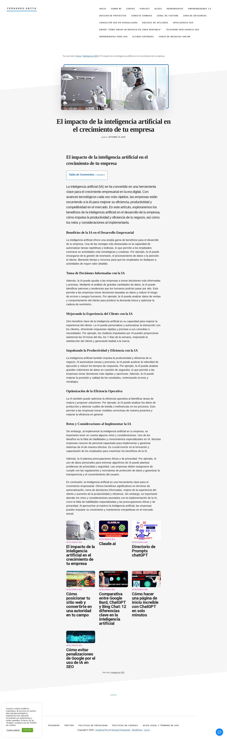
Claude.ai (107, 543)
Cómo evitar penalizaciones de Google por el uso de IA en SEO (80, 658)
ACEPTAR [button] (27, 730)
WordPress (137, 730)
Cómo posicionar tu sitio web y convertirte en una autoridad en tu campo (79, 604)
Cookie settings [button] (13, 730)
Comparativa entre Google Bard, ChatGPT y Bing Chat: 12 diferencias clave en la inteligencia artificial (112, 608)
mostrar (100, 175)
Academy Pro (101, 730)
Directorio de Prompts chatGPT (143, 551)
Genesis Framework (120, 730)
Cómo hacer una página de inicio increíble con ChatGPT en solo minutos (145, 604)
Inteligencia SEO (74, 542)
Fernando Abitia (22, 8)
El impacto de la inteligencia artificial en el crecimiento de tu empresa (80, 555)
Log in (147, 730)
